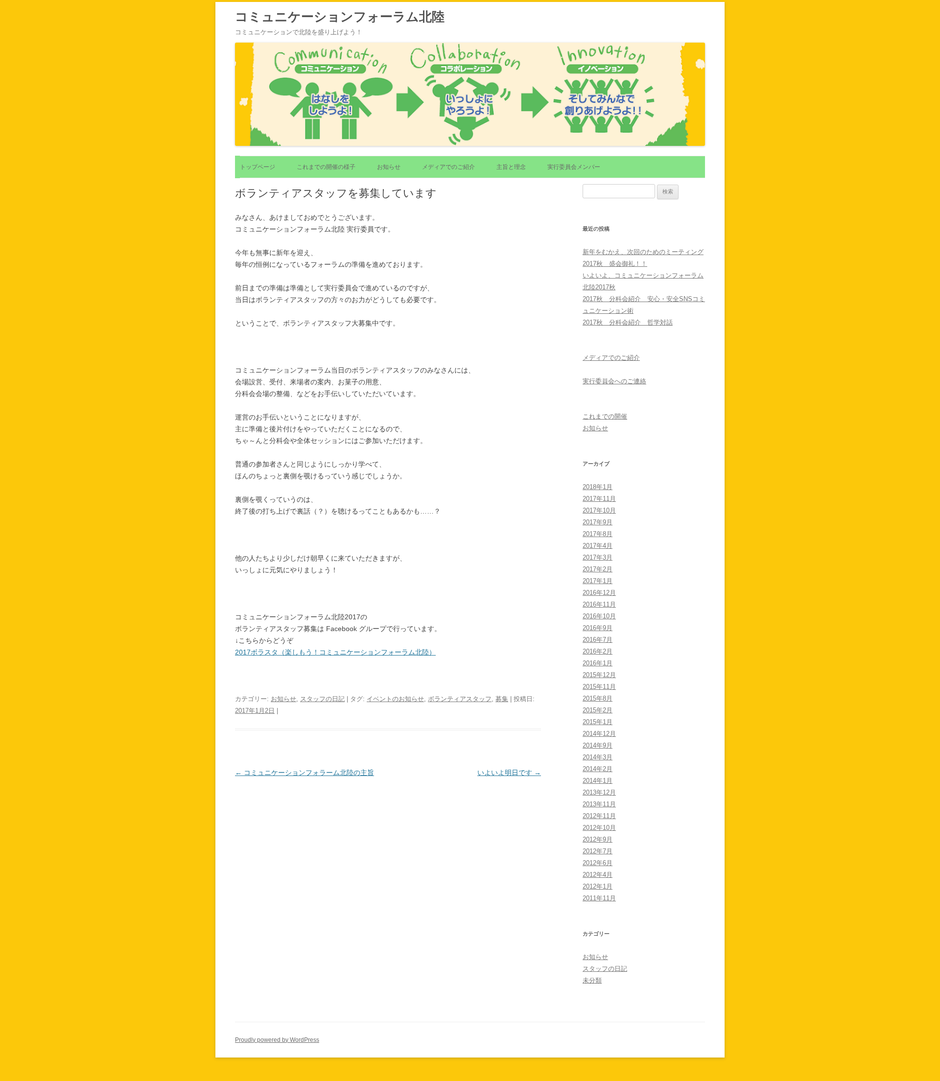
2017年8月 (597, 534)
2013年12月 (599, 792)
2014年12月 (599, 733)
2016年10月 (599, 616)
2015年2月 (597, 710)
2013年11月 (599, 804)
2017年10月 (599, 510)
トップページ (257, 167)
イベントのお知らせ (395, 699)
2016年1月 (597, 663)
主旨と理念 (511, 167)
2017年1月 (597, 581)
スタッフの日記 (322, 699)
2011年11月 (599, 898)
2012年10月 (599, 827)
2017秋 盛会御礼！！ (615, 263)
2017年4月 (597, 545)
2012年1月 (597, 886)
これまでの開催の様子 (326, 167)
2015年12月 (599, 675)
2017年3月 (597, 557)
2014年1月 (597, 780)
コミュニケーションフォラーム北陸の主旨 (304, 772)
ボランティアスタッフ (460, 699)
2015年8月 (597, 698)
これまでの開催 (605, 416)
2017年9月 (597, 522)
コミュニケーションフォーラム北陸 (340, 16)
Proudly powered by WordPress (277, 1039)
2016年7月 (597, 639)
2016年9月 (597, 628)
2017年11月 (599, 498)
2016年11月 (599, 604)
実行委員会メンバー (573, 167)
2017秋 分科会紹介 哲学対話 (628, 322)
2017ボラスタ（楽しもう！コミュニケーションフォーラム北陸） (335, 652)
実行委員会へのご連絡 (614, 381)
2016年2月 (597, 651)
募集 (501, 699)
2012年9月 (597, 839)
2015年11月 (599, 686)
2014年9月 (597, 745)
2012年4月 (597, 874)
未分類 (592, 980)
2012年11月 (599, 816)
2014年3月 (597, 757)
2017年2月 (597, 569)
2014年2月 (597, 769)
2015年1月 (597, 722)
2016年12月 (599, 592)
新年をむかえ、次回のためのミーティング (643, 252)
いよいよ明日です (509, 772)
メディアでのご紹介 (448, 167)
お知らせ (388, 167)
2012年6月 (597, 863)
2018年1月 (597, 487)
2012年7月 (597, 851)
